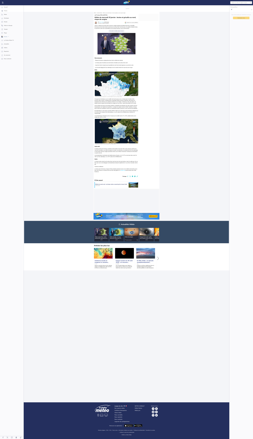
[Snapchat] (153, 412)
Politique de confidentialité (139, 430)
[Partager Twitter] (130, 176)
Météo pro (137, 410)
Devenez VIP (154, 216)
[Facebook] (153, 408)
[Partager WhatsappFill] (135, 176)
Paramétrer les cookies (150, 430)
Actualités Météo (99, 12)
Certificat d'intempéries (121, 410)
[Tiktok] (156, 415)
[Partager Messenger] (132, 176)
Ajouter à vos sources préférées (132, 22)
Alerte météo (118, 412)
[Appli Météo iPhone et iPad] (128, 425)
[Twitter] (156, 408)
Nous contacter (118, 419)
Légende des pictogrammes (122, 421)
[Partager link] (137, 176)
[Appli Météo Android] (138, 425)
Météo (95, 12)
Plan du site (114, 430)
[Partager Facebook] (127, 176)
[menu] (3, 3)
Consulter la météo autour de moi (116, 31)
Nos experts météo (120, 408)
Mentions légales (101, 430)
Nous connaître (118, 415)
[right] (158, 232)
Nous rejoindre (118, 417)
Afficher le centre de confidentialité (127, 432)
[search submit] (250, 2)
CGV (110, 430)
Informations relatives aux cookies (125, 430)
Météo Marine (138, 408)
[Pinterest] (153, 415)
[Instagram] (156, 412)
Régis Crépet (101, 22)
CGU (107, 430)
